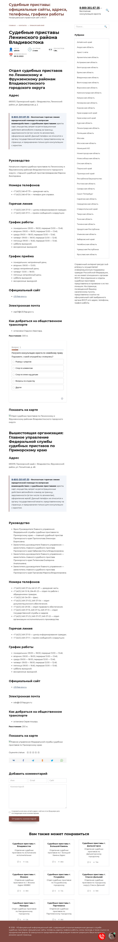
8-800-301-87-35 (90, 7)
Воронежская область (87, 88)
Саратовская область (86, 199)
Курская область (84, 123)
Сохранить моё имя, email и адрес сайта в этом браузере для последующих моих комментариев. (36, 812)
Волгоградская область (88, 82)
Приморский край (85, 173)
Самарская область (86, 189)
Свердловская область (87, 204)
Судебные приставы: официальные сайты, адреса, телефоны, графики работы (38, 9)
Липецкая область (85, 133)
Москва (80, 138)
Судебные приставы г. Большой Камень (59, 845)
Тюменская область (86, 224)
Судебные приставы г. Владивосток (24, 845)
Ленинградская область (88, 128)
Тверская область (85, 214)
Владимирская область (88, 77)
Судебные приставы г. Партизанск (59, 904)
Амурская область (85, 47)
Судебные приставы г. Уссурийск (59, 875)
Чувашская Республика (88, 249)
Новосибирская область (88, 158)
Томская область (84, 219)
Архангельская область (87, 57)
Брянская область (85, 72)
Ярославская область (87, 254)
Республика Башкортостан (89, 179)
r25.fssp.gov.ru (20, 296)
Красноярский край (86, 118)
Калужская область (85, 98)
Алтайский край (84, 42)
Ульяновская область (86, 234)
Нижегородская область (88, 153)
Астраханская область (87, 62)
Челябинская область (87, 244)
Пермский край (84, 168)
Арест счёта (82, 52)
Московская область (86, 143)
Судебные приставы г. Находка (24, 904)
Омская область (84, 163)
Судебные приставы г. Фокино (24, 875)
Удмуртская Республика (88, 229)
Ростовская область (86, 184)
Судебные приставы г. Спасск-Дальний (94, 875)
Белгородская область (87, 67)
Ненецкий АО (83, 148)
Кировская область (86, 108)
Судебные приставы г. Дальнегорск (94, 844)
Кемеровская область (87, 103)
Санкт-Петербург (85, 194)
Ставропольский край (87, 209)
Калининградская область (89, 93)
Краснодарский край (87, 113)
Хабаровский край (86, 239)
